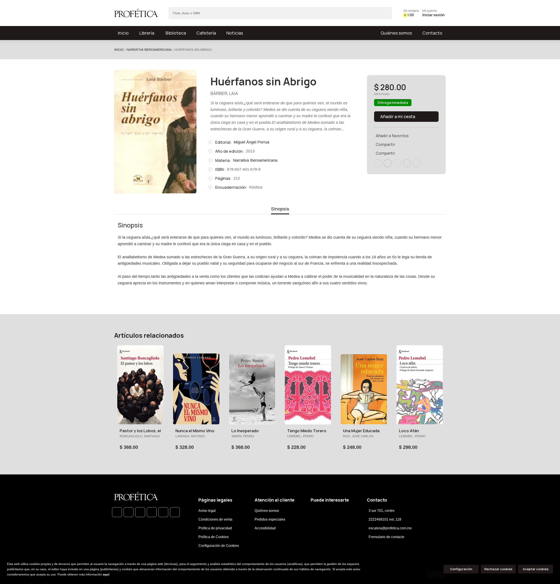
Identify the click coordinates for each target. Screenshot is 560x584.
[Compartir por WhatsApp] (397, 163)
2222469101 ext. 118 (385, 519)
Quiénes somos (396, 33)
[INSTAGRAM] (152, 512)
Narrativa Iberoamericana (149, 49)
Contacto (432, 33)
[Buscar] (385, 13)
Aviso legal (207, 510)
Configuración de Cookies (218, 545)
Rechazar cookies (498, 569)
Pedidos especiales (270, 519)
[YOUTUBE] (175, 512)
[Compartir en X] (388, 163)
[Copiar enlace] (416, 163)
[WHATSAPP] (117, 512)
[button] (411, 13)
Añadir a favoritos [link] (392, 135)
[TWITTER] (140, 512)
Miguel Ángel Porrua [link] (251, 142)
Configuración (461, 569)
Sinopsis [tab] (280, 209)
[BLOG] (163, 512)
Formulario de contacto (386, 537)
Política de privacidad (215, 528)
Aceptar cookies (535, 569)
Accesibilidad (265, 528)
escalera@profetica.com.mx (390, 528)
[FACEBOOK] (128, 512)
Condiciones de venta (215, 519)
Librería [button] (146, 33)
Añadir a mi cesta (397, 116)
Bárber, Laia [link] (224, 93)
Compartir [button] (385, 144)
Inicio (119, 49)
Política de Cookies (213, 537)
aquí (106, 574)
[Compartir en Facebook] (378, 163)
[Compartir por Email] (407, 163)
